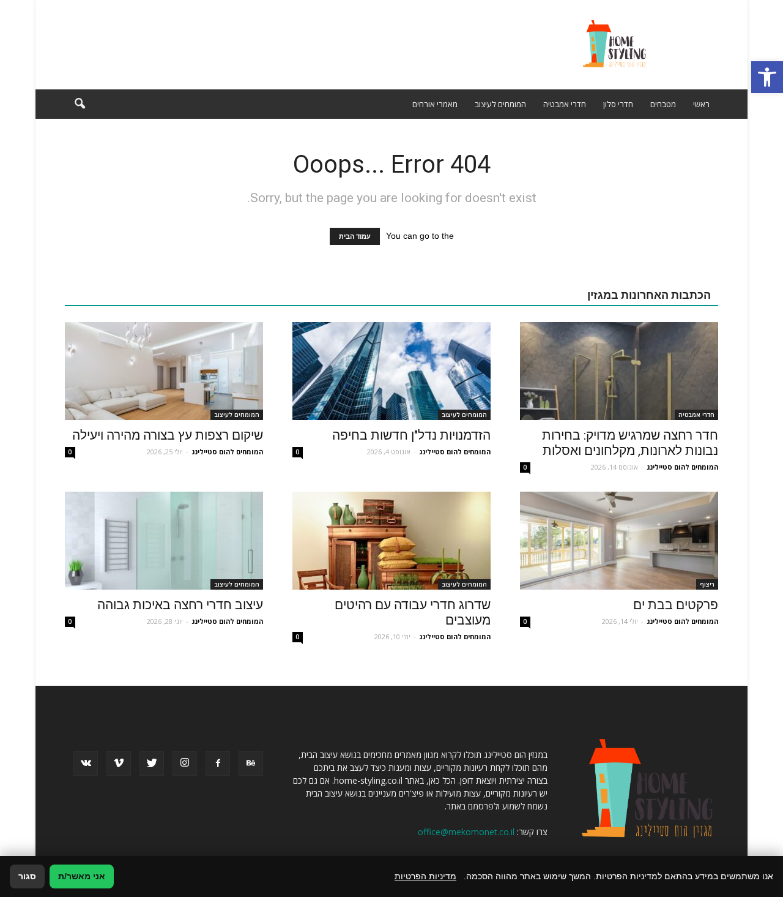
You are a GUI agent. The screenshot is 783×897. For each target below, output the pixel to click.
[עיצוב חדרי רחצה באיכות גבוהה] (164, 541)
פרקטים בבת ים (675, 605)
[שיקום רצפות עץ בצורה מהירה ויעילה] (164, 371)
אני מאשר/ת (81, 876)
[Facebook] (218, 763)
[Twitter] (151, 763)
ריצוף (707, 584)
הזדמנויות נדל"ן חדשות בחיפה (411, 435)
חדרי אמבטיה (564, 104)
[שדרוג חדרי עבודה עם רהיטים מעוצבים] (391, 541)
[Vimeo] (118, 763)
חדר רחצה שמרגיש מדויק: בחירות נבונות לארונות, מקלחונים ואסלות (630, 443)
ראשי (701, 104)
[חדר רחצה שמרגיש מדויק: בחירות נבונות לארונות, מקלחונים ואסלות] (619, 371)
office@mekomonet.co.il (466, 832)
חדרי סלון (618, 104)
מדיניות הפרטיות (425, 876)
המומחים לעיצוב (500, 104)
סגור (27, 876)
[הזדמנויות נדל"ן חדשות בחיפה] (391, 371)
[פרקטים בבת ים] (619, 541)
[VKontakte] (85, 763)
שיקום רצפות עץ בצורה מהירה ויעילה (167, 435)
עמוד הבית (355, 236)
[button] (767, 77)
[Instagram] (185, 763)
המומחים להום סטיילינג (682, 466)
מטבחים (663, 104)
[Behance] (251, 763)
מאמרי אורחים (435, 104)
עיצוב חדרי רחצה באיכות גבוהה (180, 605)
